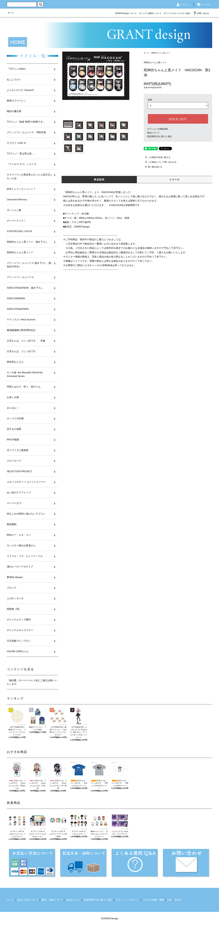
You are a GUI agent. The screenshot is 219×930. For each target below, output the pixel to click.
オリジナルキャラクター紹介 (177, 13)
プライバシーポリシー (128, 899)
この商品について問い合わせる (162, 162)
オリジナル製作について (150, 13)
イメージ (174, 179)
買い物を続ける (155, 167)
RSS (169, 899)
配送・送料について (52, 899)
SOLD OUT (178, 119)
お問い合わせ (203, 13)
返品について (153, 132)
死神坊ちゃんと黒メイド (160, 53)
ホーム (11, 12)
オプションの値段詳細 (157, 129)
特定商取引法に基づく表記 (159, 136)
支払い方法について (28, 899)
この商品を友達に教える (159, 157)
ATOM (177, 899)
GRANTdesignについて (126, 13)
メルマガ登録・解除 (153, 899)
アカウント (185, 4)
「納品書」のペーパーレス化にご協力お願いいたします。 (32, 682)
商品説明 (99, 179)
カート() (205, 4)
